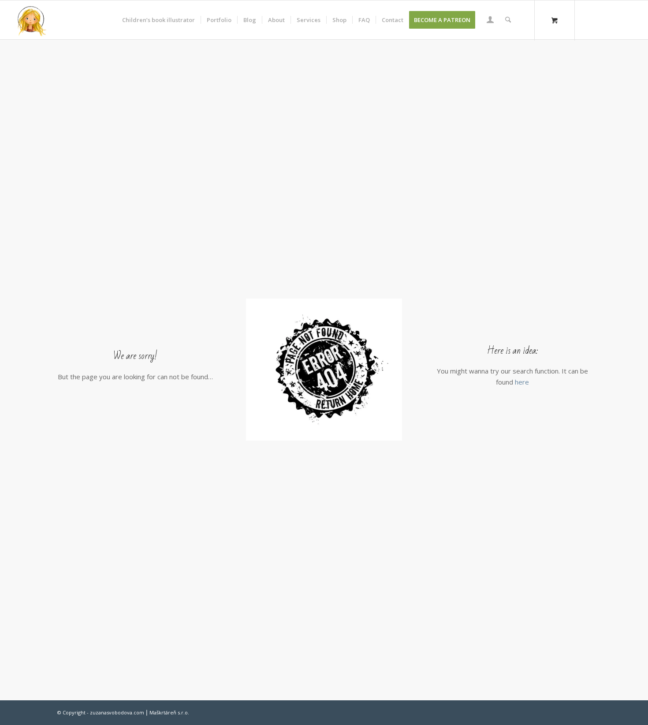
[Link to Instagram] (589, 19)
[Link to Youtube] (628, 19)
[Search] (508, 19)
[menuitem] (158, 19)
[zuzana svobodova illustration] (31, 19)
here (522, 381)
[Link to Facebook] (602, 19)
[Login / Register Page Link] (490, 20)
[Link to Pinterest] (615, 19)
